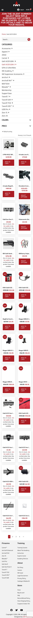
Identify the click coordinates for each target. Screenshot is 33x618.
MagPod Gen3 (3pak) (9, 319)
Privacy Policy (21, 578)
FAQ (18, 595)
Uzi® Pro (4, 561)
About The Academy (23, 550)
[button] (2, 9)
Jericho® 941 (5, 553)
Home (4, 34)
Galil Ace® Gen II (6, 567)
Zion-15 (4, 556)
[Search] (28, 39)
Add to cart (7, 163)
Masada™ (5, 558)
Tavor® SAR (5, 578)
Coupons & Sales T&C (23, 604)
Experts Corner (21, 556)
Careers (19, 570)
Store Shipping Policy (23, 601)
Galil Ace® (5, 564)
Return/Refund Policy (23, 598)
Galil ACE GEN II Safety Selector (13, 481)
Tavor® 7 (4, 569)
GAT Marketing (28, 617)
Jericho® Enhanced (7, 550)
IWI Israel (20, 573)
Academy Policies (22, 558)
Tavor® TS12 (5, 572)
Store (19, 590)
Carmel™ (4, 547)
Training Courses (22, 547)
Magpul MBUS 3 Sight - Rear (12, 350)
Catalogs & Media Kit (23, 581)
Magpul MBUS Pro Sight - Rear (13, 382)
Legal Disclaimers (22, 575)
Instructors (20, 553)
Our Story (20, 567)
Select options (24, 196)
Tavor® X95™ (6, 575)
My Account (20, 593)
